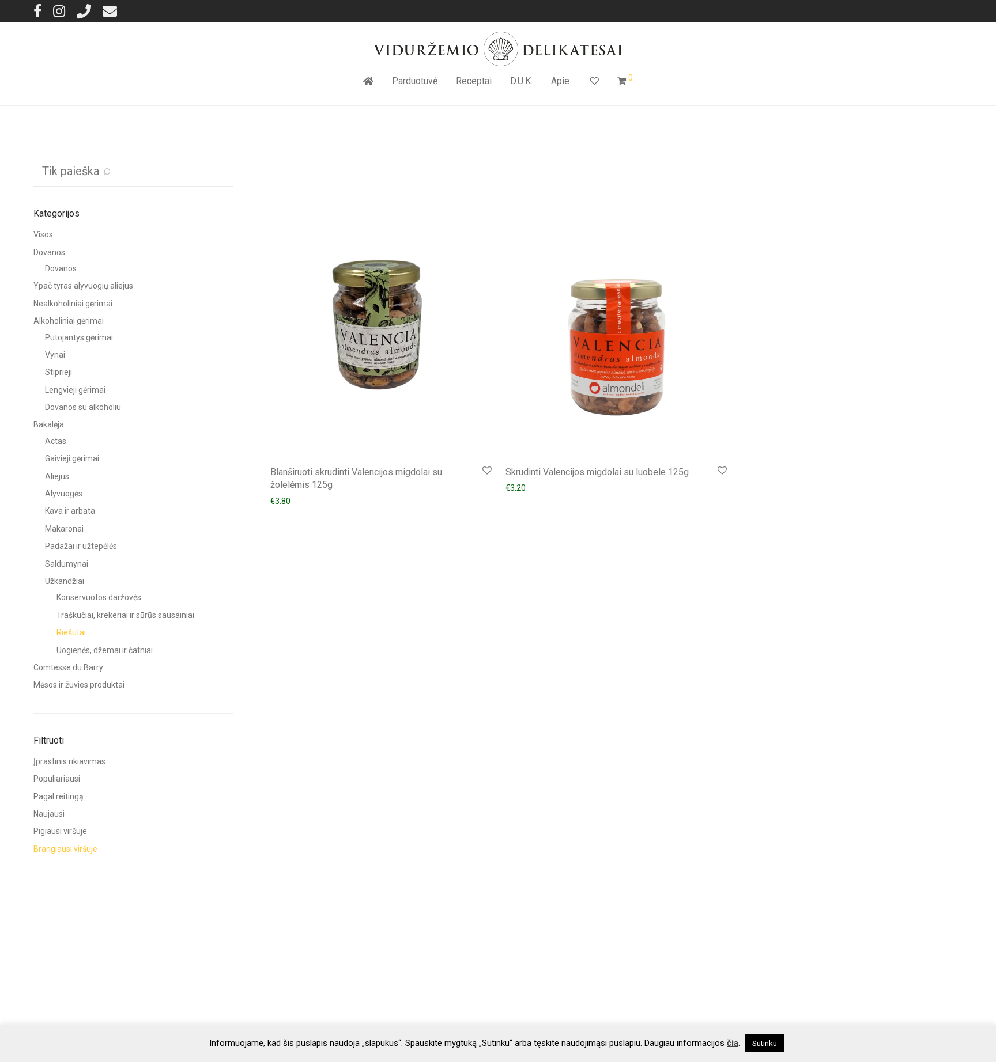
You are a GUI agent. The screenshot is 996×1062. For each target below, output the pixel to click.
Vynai (55, 354)
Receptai (474, 80)
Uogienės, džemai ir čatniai (104, 650)
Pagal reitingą (58, 796)
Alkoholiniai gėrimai (68, 320)
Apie (560, 80)
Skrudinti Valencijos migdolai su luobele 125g (597, 471)
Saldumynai (66, 563)
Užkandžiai (64, 581)
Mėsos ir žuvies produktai (78, 684)
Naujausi (49, 813)
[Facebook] (37, 10)
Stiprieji (58, 372)
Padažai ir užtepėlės (81, 546)
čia (732, 1043)
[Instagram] (59, 10)
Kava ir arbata (70, 510)
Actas (55, 441)
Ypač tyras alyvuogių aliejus (83, 285)
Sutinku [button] (764, 1043)
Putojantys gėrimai (79, 337)
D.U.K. (521, 80)
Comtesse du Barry (68, 667)
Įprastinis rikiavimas (69, 761)
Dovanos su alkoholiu (83, 407)
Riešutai (71, 632)
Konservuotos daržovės (98, 597)
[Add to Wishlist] (486, 471)
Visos (43, 234)
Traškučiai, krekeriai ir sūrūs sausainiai (125, 615)
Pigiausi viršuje (60, 831)
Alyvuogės (63, 493)
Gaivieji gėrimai (72, 458)
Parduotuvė (414, 80)
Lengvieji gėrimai (75, 390)
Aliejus (57, 476)
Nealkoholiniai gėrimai (72, 303)
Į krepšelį (281, 500)
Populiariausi (56, 778)
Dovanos (49, 252)
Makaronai (64, 528)
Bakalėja (48, 424)
